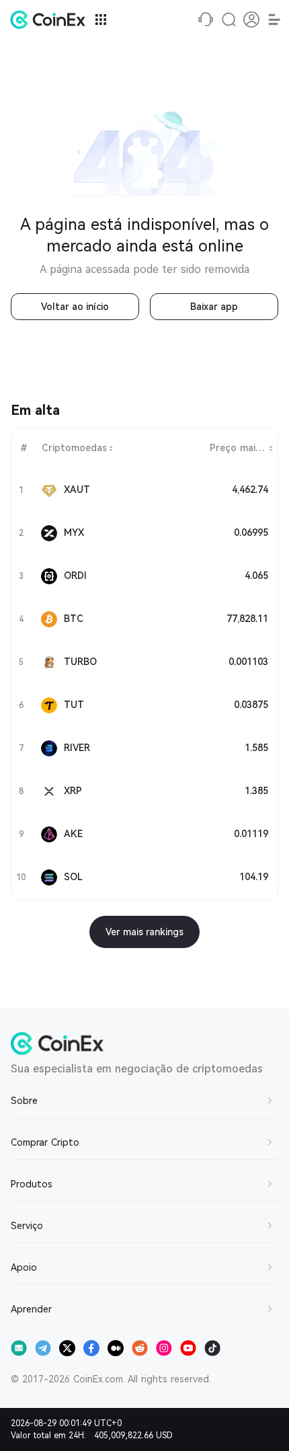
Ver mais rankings (144, 932)
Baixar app (214, 306)
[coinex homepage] (51, 19)
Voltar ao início (75, 306)
